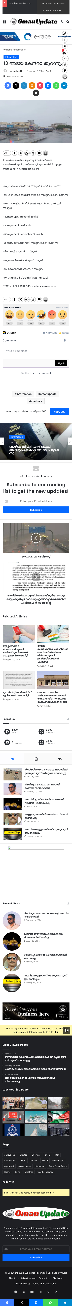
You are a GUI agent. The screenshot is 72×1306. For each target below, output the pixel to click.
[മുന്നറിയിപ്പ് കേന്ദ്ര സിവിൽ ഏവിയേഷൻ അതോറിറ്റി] (19, 680)
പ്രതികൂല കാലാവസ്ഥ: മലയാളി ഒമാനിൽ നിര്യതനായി (42, 786)
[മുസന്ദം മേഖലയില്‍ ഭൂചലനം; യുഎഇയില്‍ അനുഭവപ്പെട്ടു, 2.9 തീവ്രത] (36, 1130)
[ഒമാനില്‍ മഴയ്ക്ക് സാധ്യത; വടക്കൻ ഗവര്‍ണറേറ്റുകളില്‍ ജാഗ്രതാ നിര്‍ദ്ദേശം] (58, 1103)
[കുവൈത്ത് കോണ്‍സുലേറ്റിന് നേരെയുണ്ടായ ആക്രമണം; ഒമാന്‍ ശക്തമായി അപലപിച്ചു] (58, 1117)
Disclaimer (58, 1278)
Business (36, 1155)
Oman (45, 1160)
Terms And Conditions (44, 1283)
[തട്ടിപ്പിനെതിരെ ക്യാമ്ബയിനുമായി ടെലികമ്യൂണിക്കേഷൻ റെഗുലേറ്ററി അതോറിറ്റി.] (19, 634)
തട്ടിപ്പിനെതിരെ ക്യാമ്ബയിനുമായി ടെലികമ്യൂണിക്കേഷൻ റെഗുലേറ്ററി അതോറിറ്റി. (15, 650)
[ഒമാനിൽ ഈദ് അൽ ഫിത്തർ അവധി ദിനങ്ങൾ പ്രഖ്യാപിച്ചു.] (13, 804)
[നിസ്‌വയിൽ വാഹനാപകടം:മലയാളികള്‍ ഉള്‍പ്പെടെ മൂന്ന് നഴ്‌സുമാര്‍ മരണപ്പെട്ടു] (13, 774)
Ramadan (39, 1166)
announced (9, 1155)
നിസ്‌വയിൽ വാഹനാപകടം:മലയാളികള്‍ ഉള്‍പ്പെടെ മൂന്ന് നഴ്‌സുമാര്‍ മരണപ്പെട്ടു (46, 771)
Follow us (9, 1181)
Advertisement (28, 1278)
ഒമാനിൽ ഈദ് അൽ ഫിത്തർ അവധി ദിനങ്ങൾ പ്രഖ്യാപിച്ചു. (44, 801)
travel (17, 1172)
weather (29, 1172)
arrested (23, 1155)
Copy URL (59, 411)
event (47, 1155)
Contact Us (44, 1278)
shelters (36, 401)
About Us (14, 1278)
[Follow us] (67, 1030)
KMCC (23, 1160)
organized (9, 1166)
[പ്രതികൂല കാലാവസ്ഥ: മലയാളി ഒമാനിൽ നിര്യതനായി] (13, 789)
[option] (36, 441)
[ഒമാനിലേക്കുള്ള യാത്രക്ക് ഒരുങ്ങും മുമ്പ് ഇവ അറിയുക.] (13, 834)
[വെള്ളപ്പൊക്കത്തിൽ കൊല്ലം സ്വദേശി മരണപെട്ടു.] (13, 819)
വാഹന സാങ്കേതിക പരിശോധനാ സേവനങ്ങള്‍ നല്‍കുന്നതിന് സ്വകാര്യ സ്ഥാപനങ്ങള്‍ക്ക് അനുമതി (52, 697)
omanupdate (14, 71)
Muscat (34, 1160)
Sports (7, 1172)
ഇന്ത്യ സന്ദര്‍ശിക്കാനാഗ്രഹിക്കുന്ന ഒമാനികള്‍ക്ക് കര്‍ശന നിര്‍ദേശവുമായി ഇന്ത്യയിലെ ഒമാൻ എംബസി (52, 653)
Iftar (57, 1155)
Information (20, 49)
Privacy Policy (23, 1283)
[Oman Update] (33, 21)
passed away (24, 1166)
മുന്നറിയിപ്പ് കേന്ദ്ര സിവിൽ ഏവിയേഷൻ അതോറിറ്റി (17, 694)
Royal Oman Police (58, 1166)
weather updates (45, 1172)
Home (9, 49)
